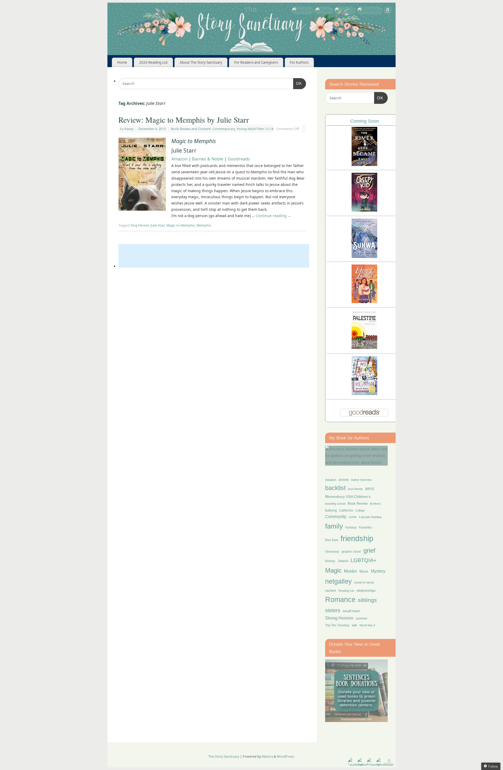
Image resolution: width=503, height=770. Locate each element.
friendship (357, 538)
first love (331, 540)
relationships (366, 591)
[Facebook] (302, 10)
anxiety (343, 479)
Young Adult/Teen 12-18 (255, 129)
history (330, 561)
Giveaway (332, 551)
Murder (350, 571)
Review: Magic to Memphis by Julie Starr (183, 119)
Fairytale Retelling (370, 517)
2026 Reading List (153, 62)
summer (361, 618)
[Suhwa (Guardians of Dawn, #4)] (364, 256)
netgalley (338, 581)
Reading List (346, 590)
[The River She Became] (364, 164)
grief (369, 550)
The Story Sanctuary (223, 756)
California (346, 510)
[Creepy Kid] (364, 210)
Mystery (378, 571)
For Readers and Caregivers (256, 62)
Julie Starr (158, 225)
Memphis (203, 225)
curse (353, 517)
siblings (367, 600)
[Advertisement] (213, 256)
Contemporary (223, 129)
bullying (331, 510)
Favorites (365, 527)
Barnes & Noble (207, 159)
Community (335, 516)
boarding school (335, 503)
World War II (367, 625)
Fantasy (351, 527)
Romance (340, 600)
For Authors (299, 62)
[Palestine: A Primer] (364, 347)
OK (297, 83)
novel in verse (364, 582)
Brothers (375, 503)
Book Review (358, 503)
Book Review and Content (191, 129)
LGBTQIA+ (363, 560)
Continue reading (273, 215)
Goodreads (239, 159)
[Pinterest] (345, 10)
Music (364, 571)
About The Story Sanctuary (201, 62)
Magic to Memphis (180, 225)
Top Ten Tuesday (337, 625)
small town (351, 611)
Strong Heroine (339, 618)
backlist (335, 487)
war (354, 625)
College (360, 510)
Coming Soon (364, 121)
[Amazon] (388, 11)
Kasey (128, 129)
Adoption (330, 479)
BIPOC (370, 489)
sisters (332, 610)
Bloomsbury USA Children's (347, 496)
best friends (355, 489)
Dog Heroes (140, 225)
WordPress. (286, 756)
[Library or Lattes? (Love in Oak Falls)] (364, 301)
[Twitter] (324, 10)
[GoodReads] (369, 10)
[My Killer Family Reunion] (364, 393)
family (334, 526)
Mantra (267, 756)
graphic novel (351, 551)
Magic (333, 570)
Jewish (343, 561)
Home (122, 62)
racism (330, 590)
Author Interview (361, 479)
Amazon (179, 159)
